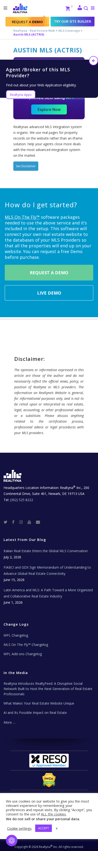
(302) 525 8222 (21, 500)
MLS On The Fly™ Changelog (26, 644)
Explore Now (49, 109)
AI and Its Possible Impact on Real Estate (35, 712)
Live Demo (49, 293)
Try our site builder (72, 21)
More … (9, 722)
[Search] (85, 8)
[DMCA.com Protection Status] (49, 780)
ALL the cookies (53, 814)
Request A (27, 21)
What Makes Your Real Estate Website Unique (39, 703)
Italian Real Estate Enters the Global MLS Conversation (46, 551)
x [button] (57, 828)
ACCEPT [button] (43, 828)
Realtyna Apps (21, 94)
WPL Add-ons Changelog (23, 654)
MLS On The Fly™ (22, 217)
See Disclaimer (26, 166)
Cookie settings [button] (19, 828)
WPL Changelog (16, 635)
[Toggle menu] (91, 8)
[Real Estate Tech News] (38, 521)
